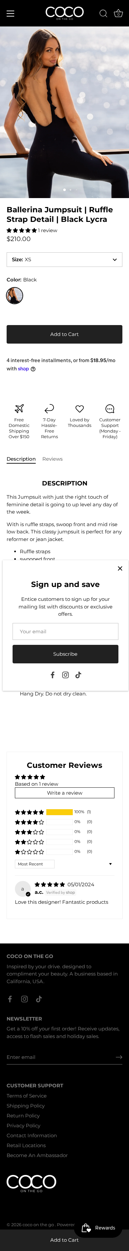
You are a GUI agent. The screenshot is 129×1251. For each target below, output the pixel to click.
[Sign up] (119, 1057)
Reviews (52, 459)
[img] (50, 884)
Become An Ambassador (37, 1155)
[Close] (120, 568)
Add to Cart (64, 1240)
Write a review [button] (64, 793)
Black (14, 296)
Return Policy (23, 1115)
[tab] (24, 459)
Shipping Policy (26, 1106)
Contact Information (32, 1135)
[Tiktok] (78, 674)
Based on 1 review (36, 784)
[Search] (103, 14)
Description (21, 459)
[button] (22, 230)
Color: (22, 280)
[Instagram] (65, 674)
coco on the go (38, 1224)
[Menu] (10, 13)
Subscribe (65, 654)
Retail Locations (26, 1145)
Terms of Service (27, 1096)
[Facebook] (52, 674)
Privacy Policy (23, 1125)
